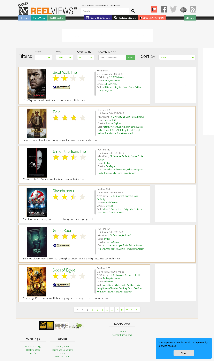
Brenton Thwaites (110, 288)
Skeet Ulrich (115, 6)
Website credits (63, 356)
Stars (38, 52)
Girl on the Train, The (69, 151)
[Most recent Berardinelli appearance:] (76, 326)
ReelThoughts (56, 18)
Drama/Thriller (110, 120)
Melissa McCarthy (109, 209)
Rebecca (90, 6)
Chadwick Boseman (123, 291)
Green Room (63, 230)
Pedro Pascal (129, 87)
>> (137, 309)
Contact (63, 353)
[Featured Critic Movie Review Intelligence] (46, 325)
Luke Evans (117, 172)
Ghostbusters (63, 190)
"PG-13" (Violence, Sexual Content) (124, 275)
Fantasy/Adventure (111, 80)
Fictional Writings (32, 346)
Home (25, 18)
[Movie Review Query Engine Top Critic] (61, 325)
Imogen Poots (122, 245)
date (163, 57)
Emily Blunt (108, 169)
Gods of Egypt (64, 270)
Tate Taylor (110, 166)
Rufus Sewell (108, 291)
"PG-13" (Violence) (117, 77)
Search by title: (107, 52)
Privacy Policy (62, 346)
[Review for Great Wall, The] (36, 84)
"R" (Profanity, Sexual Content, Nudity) (127, 116)
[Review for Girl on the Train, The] (37, 163)
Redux (83, 6)
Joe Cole (114, 248)
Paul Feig (109, 205)
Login (191, 18)
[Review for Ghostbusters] (36, 202)
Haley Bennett (120, 169)
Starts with (84, 52)
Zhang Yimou (111, 83)
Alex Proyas (110, 281)
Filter (130, 57)
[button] (177, 346)
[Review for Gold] (37, 123)
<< (76, 309)
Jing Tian (118, 87)
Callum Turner (125, 248)
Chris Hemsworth (116, 212)
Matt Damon (107, 87)
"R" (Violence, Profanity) (120, 235)
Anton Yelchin (109, 245)
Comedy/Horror (110, 202)
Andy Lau (107, 90)
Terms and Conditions (62, 349)
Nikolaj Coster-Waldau (124, 284)
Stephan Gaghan (113, 123)
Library (122, 331)
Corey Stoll (116, 130)
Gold (56, 111)
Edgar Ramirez (130, 126)
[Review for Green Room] (37, 242)
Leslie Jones (102, 212)
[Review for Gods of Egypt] (36, 282)
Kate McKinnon (135, 209)
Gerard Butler (108, 284)
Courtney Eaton (126, 288)
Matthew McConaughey (113, 126)
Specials (33, 353)
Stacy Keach (110, 133)
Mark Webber (138, 248)
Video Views (39, 18)
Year (58, 52)
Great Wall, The (65, 72)
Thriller (107, 163)
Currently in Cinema (100, 18)
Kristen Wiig (123, 209)
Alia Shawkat (104, 248)
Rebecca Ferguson (135, 169)
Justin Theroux (104, 172)
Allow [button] (183, 353)
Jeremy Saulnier (113, 242)
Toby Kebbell (127, 130)
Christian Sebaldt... (102, 6)
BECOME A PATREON (153, 18)
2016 (60, 57)
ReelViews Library (127, 18)
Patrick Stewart (136, 245)
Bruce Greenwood (125, 133)
